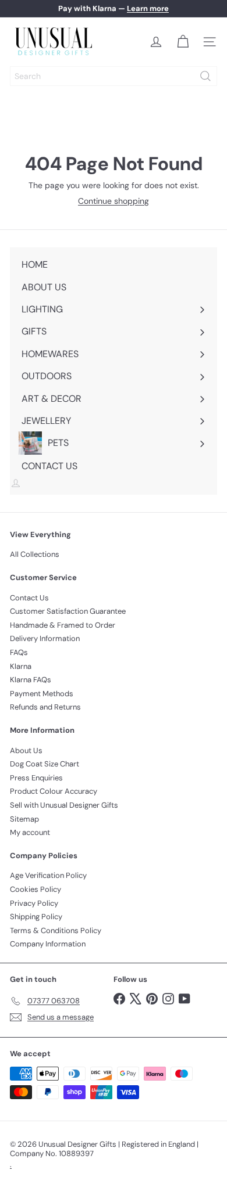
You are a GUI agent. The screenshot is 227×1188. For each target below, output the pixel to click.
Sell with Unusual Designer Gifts (64, 805)
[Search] (205, 76)
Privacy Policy (34, 903)
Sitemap (24, 819)
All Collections (34, 554)
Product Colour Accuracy (53, 791)
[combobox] (113, 76)
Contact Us (29, 598)
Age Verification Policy (48, 875)
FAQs (19, 652)
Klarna (20, 666)
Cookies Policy (35, 889)
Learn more (148, 8)
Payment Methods (41, 694)
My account (30, 832)
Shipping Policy (36, 916)
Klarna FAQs (30, 680)
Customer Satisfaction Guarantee (68, 611)
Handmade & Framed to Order (62, 625)
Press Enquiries (36, 778)
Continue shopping (113, 201)
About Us (26, 750)
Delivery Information (45, 638)
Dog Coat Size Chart (44, 764)
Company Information (48, 944)
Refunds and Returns (45, 707)
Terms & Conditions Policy (55, 930)
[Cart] (182, 42)
